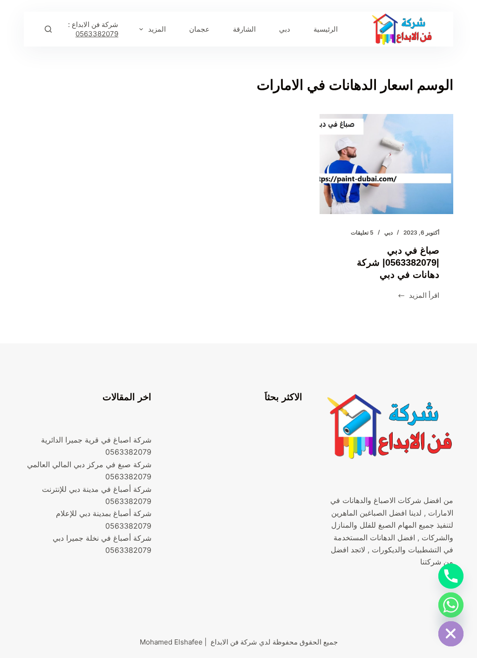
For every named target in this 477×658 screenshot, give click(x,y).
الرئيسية (325, 29)
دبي (284, 29)
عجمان (199, 29)
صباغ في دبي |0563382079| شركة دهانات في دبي (398, 262)
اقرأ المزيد (418, 296)
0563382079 (96, 33)
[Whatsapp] (450, 605)
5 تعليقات (362, 232)
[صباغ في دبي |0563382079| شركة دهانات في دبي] (386, 164)
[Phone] (450, 576)
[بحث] (48, 29)
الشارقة (244, 29)
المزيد (157, 29)
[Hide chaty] (450, 633)
